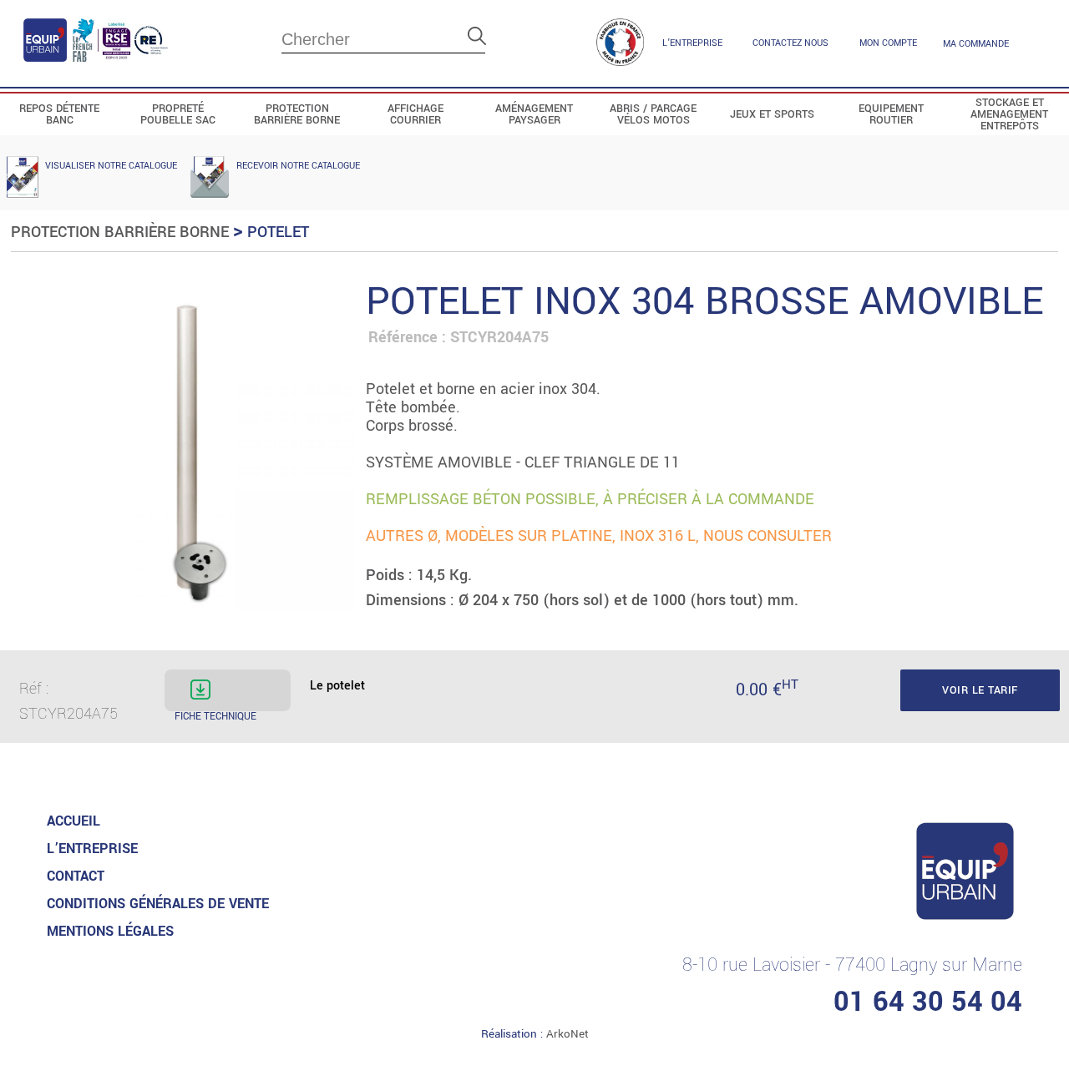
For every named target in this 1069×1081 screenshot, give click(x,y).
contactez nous (790, 43)
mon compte (888, 43)
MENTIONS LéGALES (110, 931)
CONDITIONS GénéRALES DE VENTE (158, 903)
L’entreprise (692, 43)
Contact (75, 876)
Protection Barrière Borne (120, 232)
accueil (73, 821)
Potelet (278, 232)
